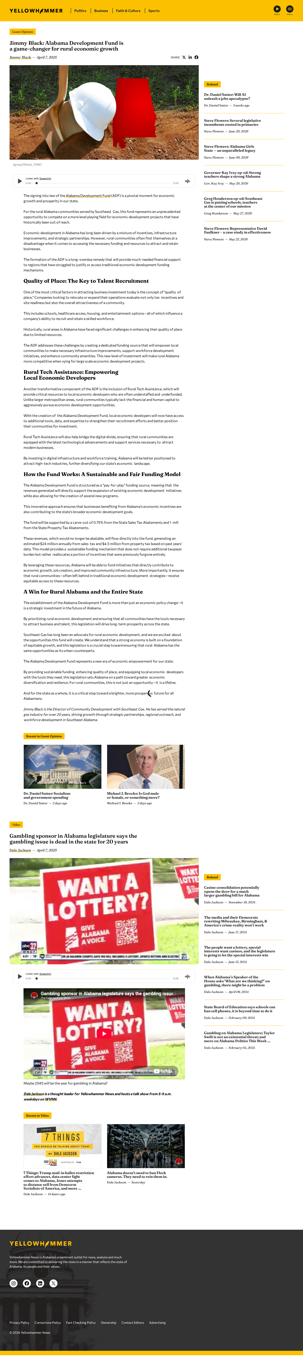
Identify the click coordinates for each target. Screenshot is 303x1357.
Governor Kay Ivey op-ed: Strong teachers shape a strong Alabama (232, 174)
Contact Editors (133, 1333)
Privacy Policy (19, 1333)
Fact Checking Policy (81, 1333)
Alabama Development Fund (88, 195)
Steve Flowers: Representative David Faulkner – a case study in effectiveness (237, 230)
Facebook (196, 57)
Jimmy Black (20, 57)
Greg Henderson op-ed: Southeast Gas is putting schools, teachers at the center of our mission (233, 202)
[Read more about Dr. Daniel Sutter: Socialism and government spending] (63, 767)
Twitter (183, 57)
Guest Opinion (22, 32)
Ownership (108, 1333)
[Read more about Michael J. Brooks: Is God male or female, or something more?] (146, 767)
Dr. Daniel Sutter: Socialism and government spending (47, 795)
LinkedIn (190, 57)
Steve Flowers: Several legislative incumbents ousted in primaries (232, 122)
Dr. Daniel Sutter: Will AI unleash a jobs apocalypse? (227, 96)
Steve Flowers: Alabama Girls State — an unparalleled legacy (230, 148)
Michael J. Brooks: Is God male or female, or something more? (133, 795)
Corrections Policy (48, 1333)
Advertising (157, 1333)
